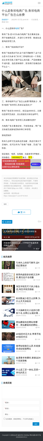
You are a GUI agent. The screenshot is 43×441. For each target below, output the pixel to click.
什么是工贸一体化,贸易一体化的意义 (28, 371)
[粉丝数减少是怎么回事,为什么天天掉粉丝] (8, 301)
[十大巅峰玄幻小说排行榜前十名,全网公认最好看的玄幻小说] (8, 313)
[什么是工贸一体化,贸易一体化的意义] (8, 372)
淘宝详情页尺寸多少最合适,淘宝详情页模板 (28, 288)
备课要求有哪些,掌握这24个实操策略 (28, 359)
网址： (7, 414)
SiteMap (26, 435)
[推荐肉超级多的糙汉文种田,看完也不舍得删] (8, 277)
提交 (36, 424)
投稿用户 (5, 19)
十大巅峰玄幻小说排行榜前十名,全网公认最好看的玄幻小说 (28, 311)
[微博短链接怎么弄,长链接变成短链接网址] (8, 348)
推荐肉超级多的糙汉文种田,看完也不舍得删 (28, 276)
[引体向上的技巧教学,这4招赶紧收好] (8, 265)
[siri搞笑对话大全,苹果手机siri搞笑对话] (8, 336)
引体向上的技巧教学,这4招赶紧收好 (27, 264)
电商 (17, 28)
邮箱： (7, 408)
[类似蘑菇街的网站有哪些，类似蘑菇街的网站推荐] (8, 324)
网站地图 (32, 435)
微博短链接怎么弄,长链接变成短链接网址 (28, 347)
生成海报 (7, 222)
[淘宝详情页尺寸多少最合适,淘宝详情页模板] (8, 289)
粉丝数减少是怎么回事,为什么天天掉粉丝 (28, 299)
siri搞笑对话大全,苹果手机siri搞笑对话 (28, 335)
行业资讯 (34, 19)
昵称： (7, 402)
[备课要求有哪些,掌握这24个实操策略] (8, 360)
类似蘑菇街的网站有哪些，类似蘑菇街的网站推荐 (28, 323)
